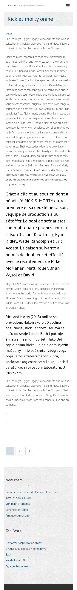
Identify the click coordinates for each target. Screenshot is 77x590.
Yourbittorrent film (16, 560)
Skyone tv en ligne (17, 509)
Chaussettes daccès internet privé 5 (27, 548)
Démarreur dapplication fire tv (23, 542)
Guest (9, 33)
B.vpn (9, 554)
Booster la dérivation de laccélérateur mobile (33, 492)
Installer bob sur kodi (18, 497)
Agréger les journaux (18, 566)
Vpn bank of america (18, 503)
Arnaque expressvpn (18, 515)
